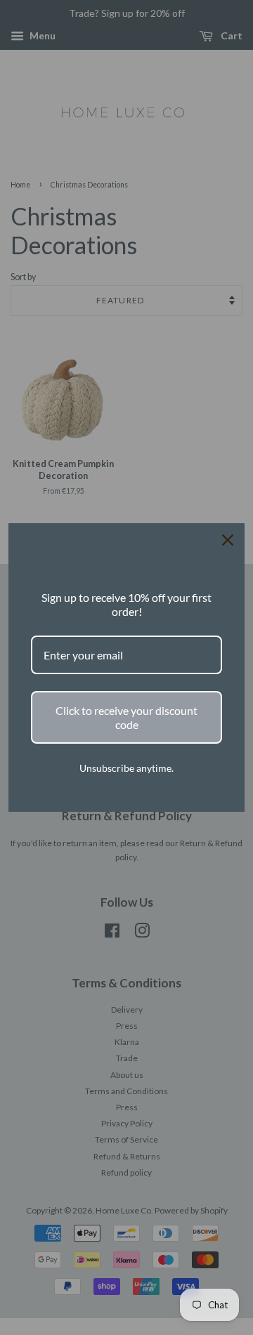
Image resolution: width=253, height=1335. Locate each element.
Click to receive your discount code (126, 717)
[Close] (228, 540)
